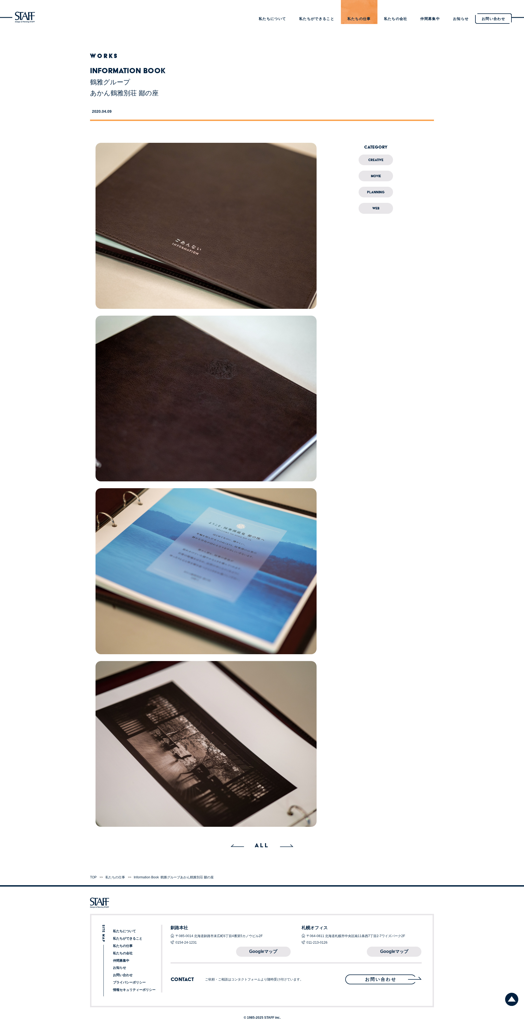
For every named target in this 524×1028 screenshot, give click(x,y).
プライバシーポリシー (129, 982)
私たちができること (316, 19)
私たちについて (272, 19)
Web (375, 208)
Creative (375, 160)
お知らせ (461, 19)
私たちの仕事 (359, 19)
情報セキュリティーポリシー (134, 990)
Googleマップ (263, 951)
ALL (262, 845)
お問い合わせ (123, 975)
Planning (376, 192)
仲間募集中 (430, 19)
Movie (376, 176)
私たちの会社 (395, 19)
